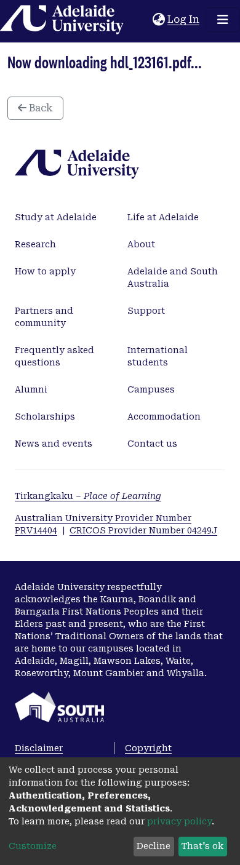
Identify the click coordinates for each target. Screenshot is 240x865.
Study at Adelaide (56, 217)
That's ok (202, 846)
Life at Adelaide (163, 217)
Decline (153, 846)
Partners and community (44, 317)
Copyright (148, 748)
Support (146, 311)
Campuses (151, 389)
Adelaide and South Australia (172, 277)
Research (35, 244)
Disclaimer (39, 748)
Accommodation (164, 416)
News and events (53, 443)
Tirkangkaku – (88, 496)
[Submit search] (143, 19)
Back (39, 108)
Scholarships (45, 416)
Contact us (152, 443)
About (141, 244)
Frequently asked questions (54, 356)
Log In (184, 19)
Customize (33, 846)
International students (157, 356)
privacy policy (179, 821)
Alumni (31, 389)
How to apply (45, 271)
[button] (158, 19)
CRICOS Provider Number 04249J (143, 530)
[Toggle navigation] (223, 19)
